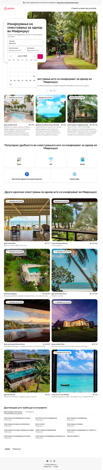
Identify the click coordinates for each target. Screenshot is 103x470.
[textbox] (16, 50)
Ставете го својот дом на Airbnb (83, 8)
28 (26, 80)
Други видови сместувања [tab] (13, 412)
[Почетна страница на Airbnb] (9, 8)
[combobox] (25, 43)
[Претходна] (47, 90)
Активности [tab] (30, 412)
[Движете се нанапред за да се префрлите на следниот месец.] (34, 56)
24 (10, 80)
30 (34, 80)
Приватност (47, 466)
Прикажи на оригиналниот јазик (68, 3)
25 (14, 80)
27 (22, 80)
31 (10, 84)
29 (30, 80)
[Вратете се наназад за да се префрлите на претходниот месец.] (10, 56)
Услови (55, 466)
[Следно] (54, 90)
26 (18, 80)
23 (34, 76)
